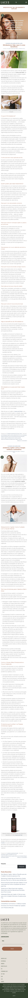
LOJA (2, 979)
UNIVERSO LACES (4, 958)
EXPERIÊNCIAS (3, 961)
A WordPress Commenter (8, 903)
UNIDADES (2, 963)
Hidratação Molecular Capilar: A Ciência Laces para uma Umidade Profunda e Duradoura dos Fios (13, 896)
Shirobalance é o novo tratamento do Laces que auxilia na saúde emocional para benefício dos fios (14, 25)
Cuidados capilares (10, 43)
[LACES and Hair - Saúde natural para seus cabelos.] (8, 2)
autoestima (11, 854)
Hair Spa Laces (18, 43)
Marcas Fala (22, 48)
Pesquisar (3, 863)
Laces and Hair (18, 835)
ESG (1, 968)
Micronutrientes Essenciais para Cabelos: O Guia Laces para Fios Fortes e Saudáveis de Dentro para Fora (14, 884)
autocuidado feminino (16, 435)
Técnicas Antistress (19, 856)
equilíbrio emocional (9, 436)
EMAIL (3, 940)
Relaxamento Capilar (13, 437)
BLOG (2, 976)
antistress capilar (4, 854)
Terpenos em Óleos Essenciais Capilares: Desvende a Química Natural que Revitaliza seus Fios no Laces (12, 890)
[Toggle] (26, 958)
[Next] (26, 25)
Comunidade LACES (4, 971)
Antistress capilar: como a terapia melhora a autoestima (14, 448)
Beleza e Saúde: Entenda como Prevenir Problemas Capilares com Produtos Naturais (13, 905)
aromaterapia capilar (5, 435)
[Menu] (26, 2)
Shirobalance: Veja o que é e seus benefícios (14, 46)
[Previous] (2, 25)
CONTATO (2, 981)
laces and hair (17, 436)
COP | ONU (2, 974)
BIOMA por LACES (4, 966)
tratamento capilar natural (16, 439)
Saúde (18, 446)
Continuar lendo (14, 36)
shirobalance (7, 439)
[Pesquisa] (16, 2)
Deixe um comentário (22, 440)
